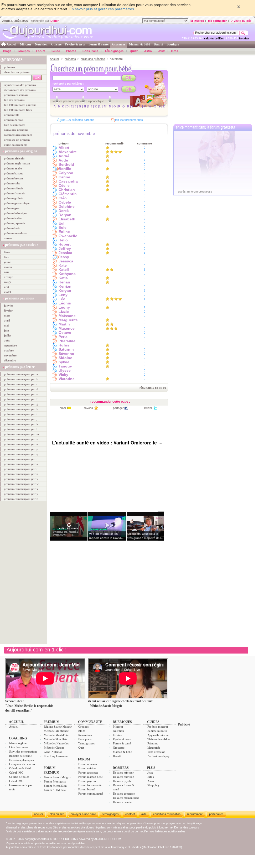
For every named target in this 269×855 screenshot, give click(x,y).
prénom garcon (13, 119)
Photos (71, 51)
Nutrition (41, 44)
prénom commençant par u (21, 473)
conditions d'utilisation (166, 814)
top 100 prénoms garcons (20, 104)
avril (7, 320)
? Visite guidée (241, 20)
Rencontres (85, 735)
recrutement (195, 814)
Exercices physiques (21, 759)
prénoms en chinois (16, 94)
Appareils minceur (158, 735)
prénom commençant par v (21, 478)
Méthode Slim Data (55, 739)
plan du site (57, 814)
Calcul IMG (16, 781)
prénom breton (13, 178)
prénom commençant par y (21, 493)
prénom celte (12, 183)
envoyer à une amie (83, 814)
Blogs (7, 51)
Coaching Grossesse (56, 756)
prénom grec (12, 208)
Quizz (134, 51)
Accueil (11, 44)
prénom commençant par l (20, 429)
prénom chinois (13, 188)
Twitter (148, 408)
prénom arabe (13, 168)
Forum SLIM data (55, 789)
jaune (7, 261)
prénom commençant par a (21, 374)
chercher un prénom (16, 72)
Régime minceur (157, 730)
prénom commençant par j (21, 419)
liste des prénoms (14, 124)
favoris (88, 408)
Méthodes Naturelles (56, 743)
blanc (7, 251)
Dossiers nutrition (123, 776)
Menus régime (18, 743)
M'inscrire (197, 20)
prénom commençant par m (21, 434)
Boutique (173, 44)
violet (7, 291)
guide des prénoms (15, 144)
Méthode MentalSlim (56, 735)
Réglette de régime (20, 755)
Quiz (81, 747)
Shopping (153, 785)
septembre (10, 345)
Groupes (24, 51)
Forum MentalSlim (55, 785)
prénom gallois (13, 198)
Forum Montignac (55, 781)
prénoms (9, 67)
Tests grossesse (156, 751)
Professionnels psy (158, 756)
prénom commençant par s (21, 463)
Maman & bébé (139, 44)
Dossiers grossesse (124, 793)
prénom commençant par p (21, 448)
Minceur (25, 44)
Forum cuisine (87, 768)
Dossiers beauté (122, 802)
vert (6, 286)
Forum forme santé (89, 785)
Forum (40, 51)
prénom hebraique (15, 213)
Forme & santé (98, 44)
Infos (174, 51)
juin (6, 330)
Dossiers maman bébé (126, 797)
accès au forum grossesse (195, 191)
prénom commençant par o (21, 443)
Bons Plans (90, 51)
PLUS (151, 768)
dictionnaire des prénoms (19, 89)
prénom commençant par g (21, 404)
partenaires (216, 814)
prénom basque (13, 173)
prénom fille (11, 114)
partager (118, 408)
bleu (6, 256)
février (8, 310)
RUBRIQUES (122, 722)
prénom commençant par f (21, 399)
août (7, 340)
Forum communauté (90, 793)
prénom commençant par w (21, 483)
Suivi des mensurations (23, 751)
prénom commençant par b (21, 379)
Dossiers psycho (122, 781)
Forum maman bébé (90, 776)
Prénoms (152, 743)
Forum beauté (86, 789)
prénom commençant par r (21, 458)
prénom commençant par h (21, 409)
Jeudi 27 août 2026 (15, 20)
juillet (7, 335)
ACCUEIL (16, 722)
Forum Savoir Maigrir (57, 777)
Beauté (158, 44)
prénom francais (14, 193)
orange (8, 276)
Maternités (153, 747)
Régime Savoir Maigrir (58, 726)
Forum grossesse (88, 772)
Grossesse (118, 44)
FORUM (84, 759)
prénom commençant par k (21, 424)
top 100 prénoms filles (18, 109)
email (63, 408)
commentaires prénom (18, 134)
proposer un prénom (17, 139)
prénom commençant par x (21, 488)
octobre (9, 350)
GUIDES (153, 722)
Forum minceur (87, 764)
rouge (7, 281)
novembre (10, 355)
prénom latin (12, 228)
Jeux (161, 51)
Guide (55, 51)
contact (130, 814)
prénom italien (13, 218)
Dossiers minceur (123, 772)
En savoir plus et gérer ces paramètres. (102, 9)
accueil (38, 814)
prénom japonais (14, 223)
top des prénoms (14, 99)
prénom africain (14, 158)
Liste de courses (18, 747)
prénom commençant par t (21, 468)
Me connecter (217, 20)
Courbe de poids (19, 776)
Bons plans (84, 739)
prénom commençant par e (21, 394)
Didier (54, 20)
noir (6, 271)
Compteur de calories (22, 764)
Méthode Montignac (56, 730)
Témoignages (114, 51)
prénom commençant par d (21, 389)
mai (6, 325)
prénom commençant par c (21, 384)
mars (7, 315)
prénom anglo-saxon (17, 163)
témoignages (110, 814)
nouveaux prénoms (16, 129)
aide (144, 814)
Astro (148, 51)
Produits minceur (157, 726)
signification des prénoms (20, 84)
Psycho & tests (75, 44)
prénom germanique (16, 203)
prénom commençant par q (21, 453)
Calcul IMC (16, 772)
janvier (8, 305)
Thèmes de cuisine (158, 739)
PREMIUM (51, 722)
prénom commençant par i (20, 414)
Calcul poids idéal (20, 768)
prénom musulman (15, 233)
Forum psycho (87, 781)
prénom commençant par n (21, 439)
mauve (8, 266)
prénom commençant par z (21, 498)
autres (8, 238)
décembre (10, 360)
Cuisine (56, 44)
